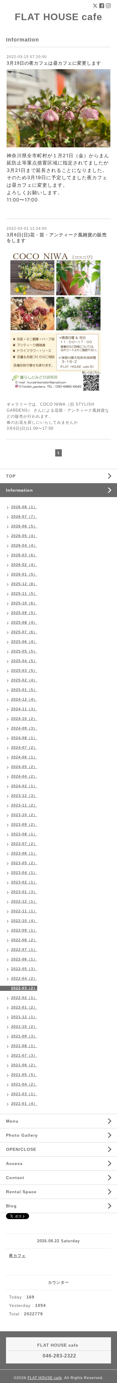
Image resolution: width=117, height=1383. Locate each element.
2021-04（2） (24, 1084)
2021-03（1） (24, 1094)
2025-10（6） (24, 603)
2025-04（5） (24, 661)
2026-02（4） (24, 565)
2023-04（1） (24, 873)
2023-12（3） (24, 796)
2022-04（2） (24, 978)
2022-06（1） (24, 959)
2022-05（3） (24, 969)
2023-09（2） (24, 824)
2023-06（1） (24, 853)
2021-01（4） (24, 1104)
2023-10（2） (24, 815)
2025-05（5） (24, 651)
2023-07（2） (24, 844)
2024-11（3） (24, 709)
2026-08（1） (24, 507)
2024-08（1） (24, 738)
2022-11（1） (24, 911)
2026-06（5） (24, 526)
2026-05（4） (24, 536)
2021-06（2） (24, 1065)
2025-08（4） (24, 622)
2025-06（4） (24, 642)
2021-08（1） (24, 1046)
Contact (15, 1177)
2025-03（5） (24, 670)
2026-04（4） (24, 545)
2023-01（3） (24, 892)
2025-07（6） (24, 632)
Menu (12, 1121)
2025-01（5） (24, 690)
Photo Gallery (22, 1135)
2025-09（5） (24, 613)
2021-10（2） (24, 1027)
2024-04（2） (24, 776)
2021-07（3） (24, 1055)
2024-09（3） (24, 728)
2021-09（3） (24, 1036)
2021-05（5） (24, 1075)
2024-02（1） (24, 786)
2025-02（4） (24, 680)
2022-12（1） (24, 901)
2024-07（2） (24, 747)
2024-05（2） (24, 767)
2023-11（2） (24, 805)
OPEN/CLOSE (21, 1149)
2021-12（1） (24, 1017)
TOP (11, 476)
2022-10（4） (24, 921)
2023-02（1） (24, 882)
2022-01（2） (24, 1007)
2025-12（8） (24, 584)
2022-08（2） (24, 940)
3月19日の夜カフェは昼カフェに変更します (54, 63)
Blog (11, 1205)
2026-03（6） (24, 555)
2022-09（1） (24, 930)
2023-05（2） (24, 863)
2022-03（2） (24, 988)
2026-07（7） (24, 517)
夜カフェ (17, 1255)
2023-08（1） (24, 834)
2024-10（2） (24, 719)
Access (14, 1163)
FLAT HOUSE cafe (58, 16)
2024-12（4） (24, 699)
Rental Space (21, 1191)
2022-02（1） (24, 998)
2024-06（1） (24, 757)
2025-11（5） (24, 594)
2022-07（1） (24, 950)
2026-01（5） (24, 574)
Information (19, 490)
